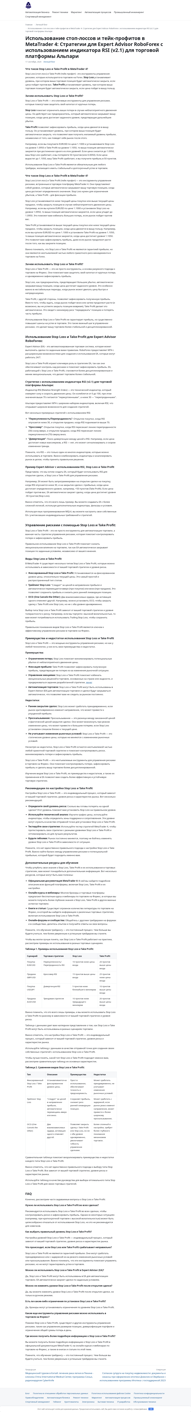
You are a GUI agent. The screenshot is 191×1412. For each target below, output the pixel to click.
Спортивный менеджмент (38, 16)
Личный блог (41, 24)
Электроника (88, 1401)
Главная (28, 24)
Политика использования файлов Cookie (110, 1393)
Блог (27, 1393)
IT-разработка (123, 1401)
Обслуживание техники (144, 1401)
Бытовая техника (106, 1401)
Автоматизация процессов (98, 12)
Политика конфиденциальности (149, 1393)
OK (151, 1409)
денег (89, 682)
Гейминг (57, 1401)
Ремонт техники (60, 12)
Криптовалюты (71, 1401)
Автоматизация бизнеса (37, 12)
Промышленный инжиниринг (129, 12)
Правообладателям (34, 1397)
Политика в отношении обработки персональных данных (60, 1393)
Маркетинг (76, 12)
